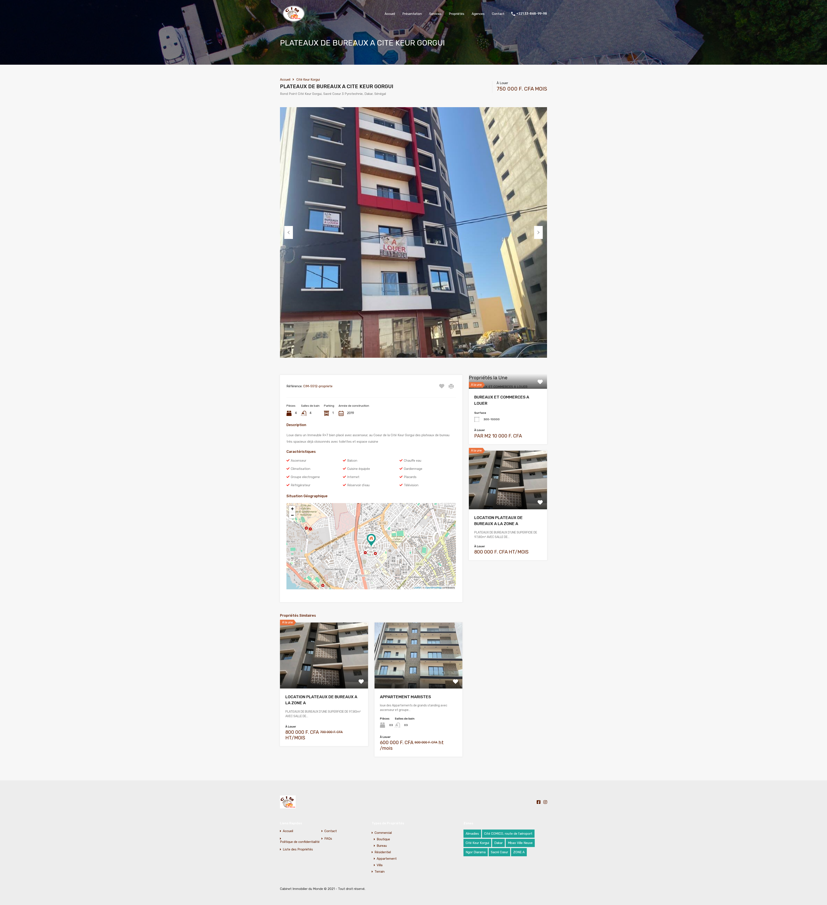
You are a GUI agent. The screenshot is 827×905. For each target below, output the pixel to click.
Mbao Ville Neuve (520, 843)
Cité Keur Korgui (308, 80)
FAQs (328, 838)
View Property (324, 675)
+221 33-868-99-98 (531, 14)
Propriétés (456, 14)
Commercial (383, 833)
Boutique (383, 839)
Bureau (382, 846)
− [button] (292, 515)
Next (538, 232)
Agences (478, 14)
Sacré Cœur (499, 852)
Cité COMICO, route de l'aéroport (508, 834)
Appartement (387, 859)
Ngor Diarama (476, 852)
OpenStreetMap (433, 587)
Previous (288, 232)
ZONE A (519, 852)
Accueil (390, 14)
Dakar (498, 843)
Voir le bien (508, 388)
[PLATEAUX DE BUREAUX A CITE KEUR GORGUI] (371, 540)
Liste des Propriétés (298, 849)
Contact (498, 14)
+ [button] (292, 508)
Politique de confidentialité (300, 842)
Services (435, 14)
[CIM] (293, 22)
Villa (379, 865)
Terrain (380, 872)
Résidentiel (383, 852)
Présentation (412, 14)
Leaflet (417, 587)
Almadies (472, 834)
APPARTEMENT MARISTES (405, 696)
